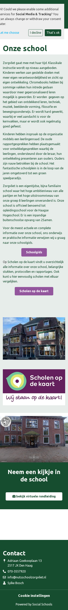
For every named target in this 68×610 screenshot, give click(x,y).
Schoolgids (34, 252)
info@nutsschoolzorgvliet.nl (27, 577)
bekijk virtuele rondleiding (35, 496)
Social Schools (42, 604)
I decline (35, 32)
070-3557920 (17, 571)
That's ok (53, 32)
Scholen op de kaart (34, 291)
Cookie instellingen (34, 595)
